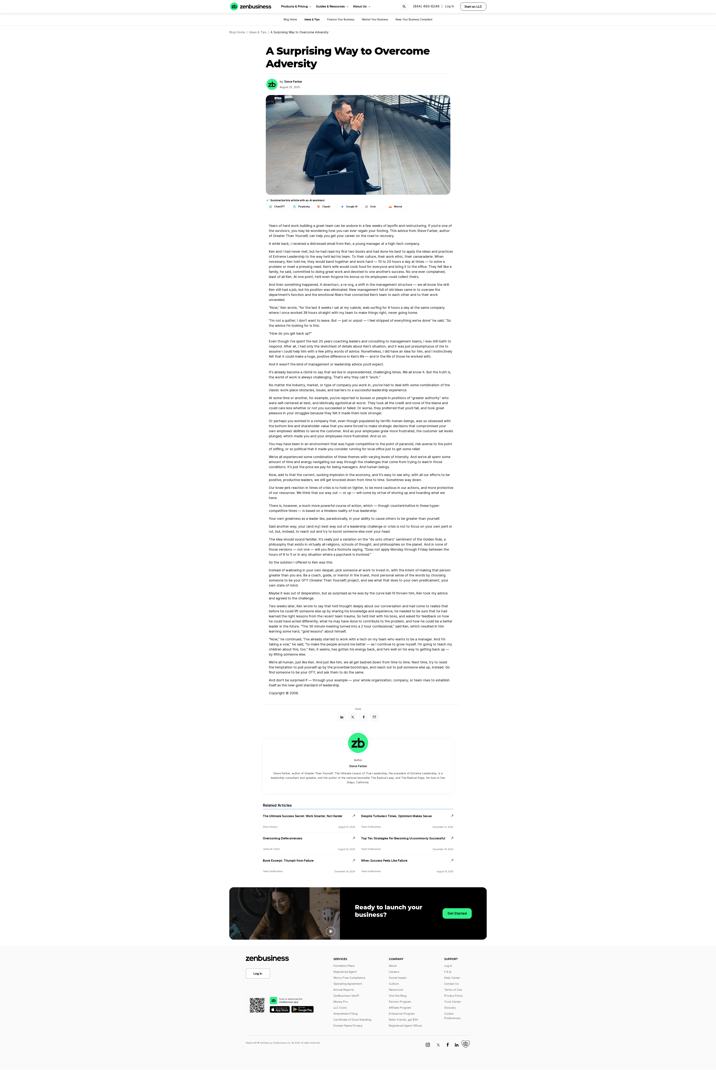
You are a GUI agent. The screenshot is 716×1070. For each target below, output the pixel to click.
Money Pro (340, 1001)
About (393, 966)
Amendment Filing (345, 1013)
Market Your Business (375, 19)
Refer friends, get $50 (403, 1019)
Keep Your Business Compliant (414, 19)
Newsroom (396, 989)
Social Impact (397, 977)
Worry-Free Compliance (349, 977)
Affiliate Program (400, 1007)
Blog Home (290, 19)
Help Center (452, 977)
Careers (394, 971)
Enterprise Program (402, 1013)
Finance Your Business (340, 19)
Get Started (457, 913)
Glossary (450, 1007)
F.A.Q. (448, 971)
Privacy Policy (453, 995)
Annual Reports (343, 989)
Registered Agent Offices (405, 1025)
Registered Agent (345, 971)
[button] (330, 931)
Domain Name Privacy (347, 1025)
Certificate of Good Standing (352, 1019)
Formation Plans (344, 966)
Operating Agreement (347, 983)
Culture (394, 983)
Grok (373, 206)
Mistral (398, 206)
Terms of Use (453, 989)
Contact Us (451, 983)
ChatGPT (279, 206)
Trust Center (452, 1001)
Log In (257, 973)
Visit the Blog (397, 995)
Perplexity (304, 206)
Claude (326, 206)
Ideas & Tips (257, 32)
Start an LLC (473, 6)
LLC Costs (340, 1007)
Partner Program (400, 1001)
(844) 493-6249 (426, 6)
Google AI (352, 206)
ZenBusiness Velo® (346, 995)
